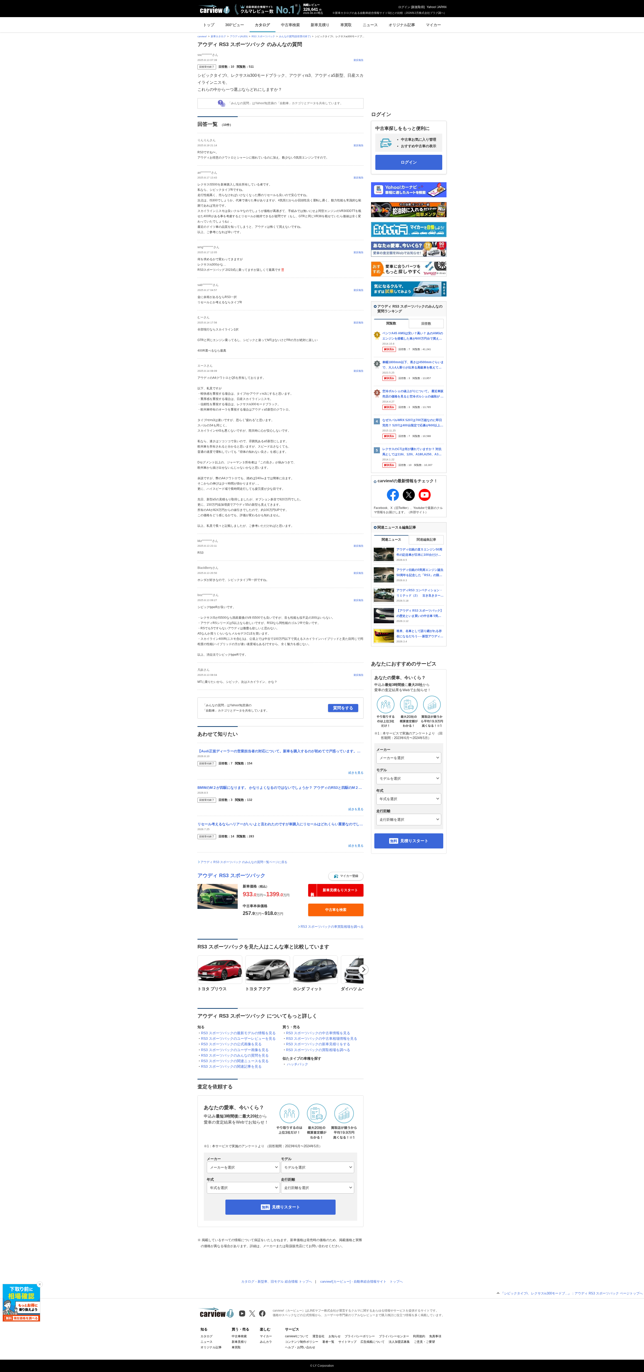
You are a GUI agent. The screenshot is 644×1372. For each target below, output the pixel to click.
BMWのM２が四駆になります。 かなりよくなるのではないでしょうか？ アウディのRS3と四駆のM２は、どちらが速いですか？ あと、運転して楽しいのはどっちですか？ (280, 788)
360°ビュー (234, 25)
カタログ (262, 25)
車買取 (346, 25)
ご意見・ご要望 (424, 1342)
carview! (202, 36)
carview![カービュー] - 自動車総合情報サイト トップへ (361, 1281)
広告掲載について (372, 1342)
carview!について (296, 1336)
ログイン (404, 7)
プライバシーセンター (394, 1336)
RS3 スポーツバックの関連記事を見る (231, 1066)
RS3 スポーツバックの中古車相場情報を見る (321, 1038)
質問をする (343, 708)
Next (364, 969)
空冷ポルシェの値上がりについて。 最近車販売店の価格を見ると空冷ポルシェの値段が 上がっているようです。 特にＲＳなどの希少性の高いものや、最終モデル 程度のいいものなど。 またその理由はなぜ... (413, 394)
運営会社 (318, 1336)
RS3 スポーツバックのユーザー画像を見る (235, 1050)
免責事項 (435, 1336)
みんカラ (266, 1342)
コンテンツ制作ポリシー (301, 1342)
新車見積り (320, 25)
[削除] (40, 1284)
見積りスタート (286, 1207)
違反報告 (358, 60)
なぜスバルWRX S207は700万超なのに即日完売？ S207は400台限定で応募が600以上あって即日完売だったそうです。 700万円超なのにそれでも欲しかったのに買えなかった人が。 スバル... (412, 423)
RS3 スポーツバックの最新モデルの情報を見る (238, 1033)
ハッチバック (297, 1064)
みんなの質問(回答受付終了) (295, 36)
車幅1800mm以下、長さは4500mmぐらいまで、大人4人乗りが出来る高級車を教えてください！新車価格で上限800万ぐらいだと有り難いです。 (413, 365)
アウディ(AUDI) (239, 36)
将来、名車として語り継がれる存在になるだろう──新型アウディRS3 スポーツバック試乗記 (419, 634)
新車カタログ (218, 36)
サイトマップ (347, 1342)
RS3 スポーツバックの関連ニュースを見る (235, 1061)
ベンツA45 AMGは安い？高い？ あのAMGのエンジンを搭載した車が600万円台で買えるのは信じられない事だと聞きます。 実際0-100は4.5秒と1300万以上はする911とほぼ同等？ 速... (413, 336)
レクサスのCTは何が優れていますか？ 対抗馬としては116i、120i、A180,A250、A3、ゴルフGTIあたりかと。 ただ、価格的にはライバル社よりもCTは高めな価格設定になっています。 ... (413, 452)
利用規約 (419, 1336)
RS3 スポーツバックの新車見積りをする (318, 1044)
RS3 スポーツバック (263, 36)
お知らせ (335, 1336)
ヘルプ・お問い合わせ (300, 1347)
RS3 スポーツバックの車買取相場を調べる (332, 927)
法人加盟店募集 (399, 1342)
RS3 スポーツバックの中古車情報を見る (318, 1033)
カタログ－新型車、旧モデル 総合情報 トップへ (276, 1281)
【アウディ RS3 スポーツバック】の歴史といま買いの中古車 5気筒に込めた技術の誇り (419, 613)
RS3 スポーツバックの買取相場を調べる (318, 1050)
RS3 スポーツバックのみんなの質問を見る (235, 1055)
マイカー (433, 25)
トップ (208, 25)
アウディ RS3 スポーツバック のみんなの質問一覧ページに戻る (243, 862)
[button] (346, 876)
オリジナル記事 (402, 25)
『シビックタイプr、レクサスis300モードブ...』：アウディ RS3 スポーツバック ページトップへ (572, 1293)
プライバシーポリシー (360, 1336)
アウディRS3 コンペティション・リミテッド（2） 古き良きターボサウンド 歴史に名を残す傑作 (420, 593)
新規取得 (418, 7)
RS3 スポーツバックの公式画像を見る (231, 1044)
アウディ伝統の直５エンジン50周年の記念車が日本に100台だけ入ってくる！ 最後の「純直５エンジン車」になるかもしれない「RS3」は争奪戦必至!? (419, 552)
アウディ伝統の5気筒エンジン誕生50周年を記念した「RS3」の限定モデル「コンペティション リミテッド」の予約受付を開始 (420, 572)
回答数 (426, 323)
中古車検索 (290, 25)
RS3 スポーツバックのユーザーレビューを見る (238, 1038)
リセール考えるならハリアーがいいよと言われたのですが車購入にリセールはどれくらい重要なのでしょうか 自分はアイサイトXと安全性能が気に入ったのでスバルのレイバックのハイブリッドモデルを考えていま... (280, 824)
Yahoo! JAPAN (437, 7)
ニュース (370, 25)
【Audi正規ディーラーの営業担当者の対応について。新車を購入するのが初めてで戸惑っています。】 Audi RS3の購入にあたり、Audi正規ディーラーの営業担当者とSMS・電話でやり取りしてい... (280, 751)
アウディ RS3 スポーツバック (231, 875)
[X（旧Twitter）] (252, 1313)
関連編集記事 (426, 539)
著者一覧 (328, 1342)
